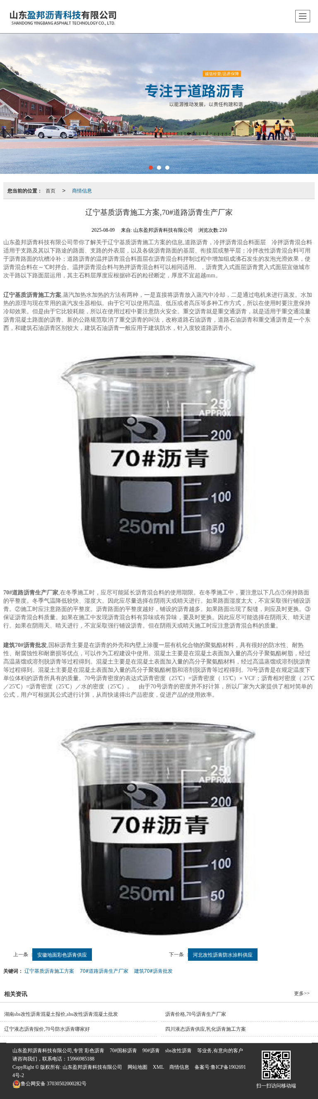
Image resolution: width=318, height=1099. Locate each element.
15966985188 (80, 1059)
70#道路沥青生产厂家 (104, 970)
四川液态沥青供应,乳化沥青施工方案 (205, 1029)
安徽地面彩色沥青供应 (62, 954)
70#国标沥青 (123, 1050)
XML (158, 1067)
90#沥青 (151, 1050)
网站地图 (137, 1067)
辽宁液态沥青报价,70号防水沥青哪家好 (47, 1029)
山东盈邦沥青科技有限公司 (92, 1067)
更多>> (302, 993)
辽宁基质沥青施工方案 (49, 970)
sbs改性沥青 (178, 1050)
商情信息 (82, 190)
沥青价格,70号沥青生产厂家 (195, 1014)
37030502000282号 (54, 1084)
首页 (50, 190)
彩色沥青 (94, 1050)
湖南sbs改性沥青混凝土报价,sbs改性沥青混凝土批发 (61, 1014)
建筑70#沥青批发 (153, 970)
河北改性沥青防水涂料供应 (223, 954)
